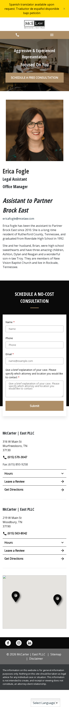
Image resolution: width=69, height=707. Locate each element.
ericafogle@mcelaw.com (18, 219)
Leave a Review (14, 481)
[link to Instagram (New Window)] (19, 643)
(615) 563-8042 (17, 533)
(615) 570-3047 (17, 457)
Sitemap (55, 654)
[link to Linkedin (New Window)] (29, 643)
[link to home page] (34, 24)
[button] (17, 35)
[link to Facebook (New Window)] (8, 643)
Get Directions (13, 489)
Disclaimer (36, 659)
